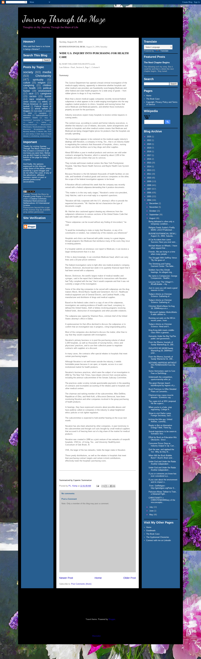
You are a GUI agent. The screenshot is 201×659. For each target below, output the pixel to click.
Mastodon (96, 636)
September (154, 214)
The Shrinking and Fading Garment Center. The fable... (162, 265)
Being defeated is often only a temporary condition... (161, 222)
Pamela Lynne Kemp (32, 196)
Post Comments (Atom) (81, 584)
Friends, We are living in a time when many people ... (162, 253)
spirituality (38, 79)
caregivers (45, 93)
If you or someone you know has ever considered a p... (162, 475)
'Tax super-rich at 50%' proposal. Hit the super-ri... (162, 402)
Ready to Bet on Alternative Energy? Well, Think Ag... (161, 426)
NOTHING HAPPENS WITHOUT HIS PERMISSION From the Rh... (163, 365)
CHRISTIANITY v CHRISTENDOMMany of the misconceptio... (162, 500)
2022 (149, 140)
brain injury (40, 134)
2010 (149, 178)
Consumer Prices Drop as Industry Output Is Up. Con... (162, 444)
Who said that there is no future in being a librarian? (36, 47)
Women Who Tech (44, 131)
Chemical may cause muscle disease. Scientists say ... (161, 396)
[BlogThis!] (105, 486)
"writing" (43, 122)
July (151, 507)
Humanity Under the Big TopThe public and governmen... (162, 337)
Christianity (43, 75)
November (154, 207)
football (26, 106)
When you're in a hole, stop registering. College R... (160, 408)
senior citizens (29, 102)
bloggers (26, 111)
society (28, 72)
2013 (149, 170)
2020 (149, 144)
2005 (149, 196)
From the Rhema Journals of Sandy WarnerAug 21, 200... (162, 343)
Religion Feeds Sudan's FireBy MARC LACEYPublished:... (162, 228)
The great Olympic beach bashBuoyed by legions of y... (162, 384)
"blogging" (47, 120)
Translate (164, 51)
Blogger (112, 619)
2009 (149, 181)
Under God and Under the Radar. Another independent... (162, 462)
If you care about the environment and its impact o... (163, 481)
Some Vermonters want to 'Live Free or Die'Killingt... (162, 372)
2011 (149, 174)
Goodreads (151, 530)
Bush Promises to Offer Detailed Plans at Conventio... (162, 390)
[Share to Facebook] (111, 486)
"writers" (30, 122)
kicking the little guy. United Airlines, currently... (160, 420)
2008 (149, 185)
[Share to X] (108, 486)
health (32, 88)
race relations (37, 99)
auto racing (30, 134)
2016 (149, 159)
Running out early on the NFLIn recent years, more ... (162, 319)
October (153, 211)
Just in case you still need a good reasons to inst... (163, 289)
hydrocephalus (42, 115)
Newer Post (66, 577)
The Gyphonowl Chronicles (157, 537)
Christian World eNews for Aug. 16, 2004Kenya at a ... (162, 307)
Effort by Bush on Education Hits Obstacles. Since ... (163, 438)
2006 (149, 193)
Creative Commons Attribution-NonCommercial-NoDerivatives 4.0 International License (36, 202)
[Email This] (102, 486)
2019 (149, 148)
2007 (149, 189)
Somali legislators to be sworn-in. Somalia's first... (163, 432)
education (27, 115)
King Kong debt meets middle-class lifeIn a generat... (161, 331)
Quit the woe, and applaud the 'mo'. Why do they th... (161, 450)
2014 (149, 166)
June (151, 511)
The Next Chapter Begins (157, 62)
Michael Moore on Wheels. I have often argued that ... (163, 247)
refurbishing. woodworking (40, 136)
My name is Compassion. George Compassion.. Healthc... (163, 277)
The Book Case (153, 99)
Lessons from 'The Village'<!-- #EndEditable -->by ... (161, 283)
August (152, 218)
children (47, 85)
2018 (149, 151)
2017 (149, 155)
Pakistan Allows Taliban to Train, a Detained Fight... (162, 493)
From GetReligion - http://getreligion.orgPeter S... (162, 487)
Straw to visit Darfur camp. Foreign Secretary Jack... (160, 414)
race (31, 93)
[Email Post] (97, 486)
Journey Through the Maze (64, 19)
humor (48, 96)
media (47, 72)
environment (44, 91)
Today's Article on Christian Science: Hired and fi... (160, 325)
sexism (48, 111)
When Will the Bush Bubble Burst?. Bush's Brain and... (161, 456)
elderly (45, 102)
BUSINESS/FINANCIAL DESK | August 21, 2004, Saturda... (162, 234)
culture (26, 82)
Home (98, 577)
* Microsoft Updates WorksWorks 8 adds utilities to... (163, 313)
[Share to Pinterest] (114, 486)
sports (45, 104)
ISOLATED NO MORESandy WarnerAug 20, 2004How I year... (161, 350)
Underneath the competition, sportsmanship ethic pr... (161, 378)
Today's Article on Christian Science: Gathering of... (160, 295)
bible (30, 113)
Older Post (129, 577)
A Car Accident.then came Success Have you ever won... (163, 241)
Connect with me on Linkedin (158, 540)
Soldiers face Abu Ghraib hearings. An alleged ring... (161, 271)
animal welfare (41, 108)
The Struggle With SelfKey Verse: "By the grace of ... (163, 259)
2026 (149, 136)
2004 (149, 200)
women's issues (30, 118)
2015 (149, 163)
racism (32, 96)
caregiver (42, 113)
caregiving (28, 85)
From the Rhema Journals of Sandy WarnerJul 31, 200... (161, 358)
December (154, 203)
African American (30, 104)
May (151, 514)
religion (41, 82)
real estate (38, 111)
